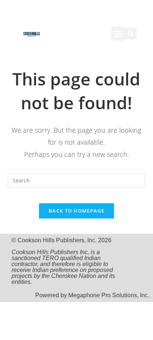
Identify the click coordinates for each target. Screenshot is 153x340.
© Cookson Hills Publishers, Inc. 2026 (63, 261)
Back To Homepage (76, 210)
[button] (118, 33)
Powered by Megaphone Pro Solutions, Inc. (92, 295)
